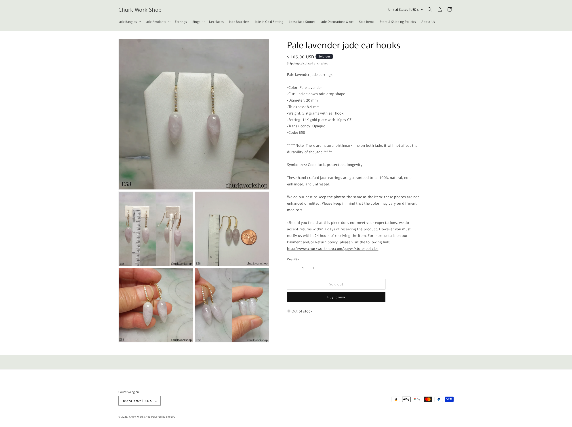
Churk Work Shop (140, 417)
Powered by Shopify (163, 417)
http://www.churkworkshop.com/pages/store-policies (332, 248)
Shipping (293, 63)
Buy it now (336, 297)
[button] (129, 21)
